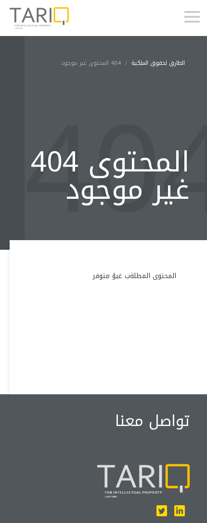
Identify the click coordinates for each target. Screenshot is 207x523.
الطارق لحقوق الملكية (158, 63)
